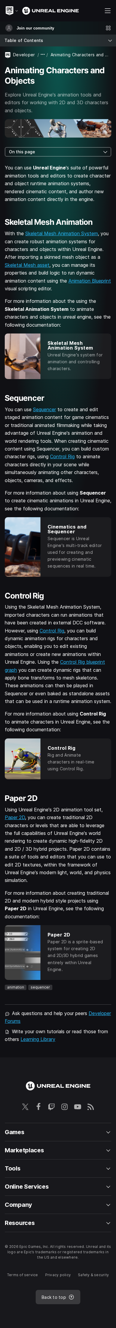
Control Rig (62, 456)
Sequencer (44, 409)
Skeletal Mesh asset (27, 265)
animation (15, 987)
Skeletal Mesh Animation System (61, 233)
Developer (24, 54)
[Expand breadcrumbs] (42, 54)
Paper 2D (15, 817)
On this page (22, 151)
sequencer (40, 987)
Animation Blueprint (89, 281)
